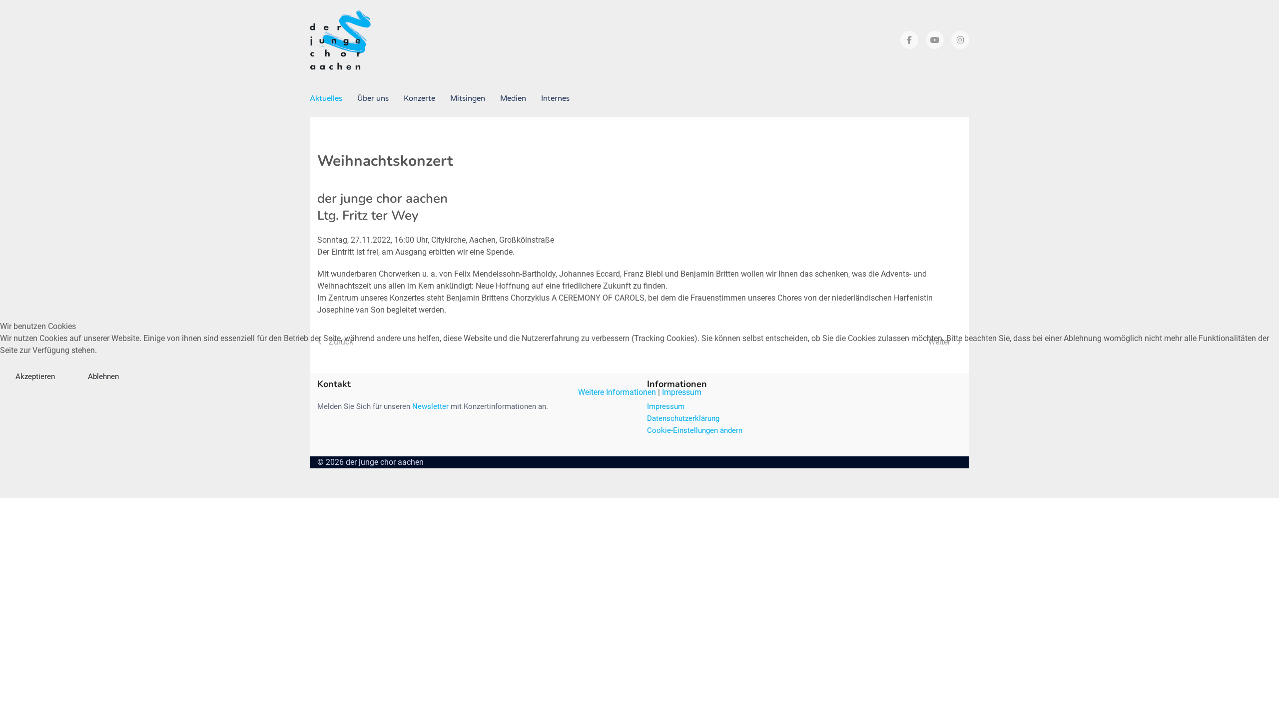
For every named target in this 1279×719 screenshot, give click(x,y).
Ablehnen (103, 376)
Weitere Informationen (617, 392)
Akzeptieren (35, 376)
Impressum (681, 392)
